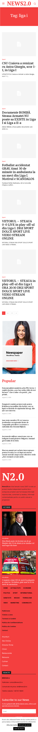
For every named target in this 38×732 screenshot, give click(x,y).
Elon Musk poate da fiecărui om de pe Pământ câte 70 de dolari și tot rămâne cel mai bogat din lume (18, 543)
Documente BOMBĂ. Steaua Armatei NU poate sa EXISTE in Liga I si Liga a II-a (19, 118)
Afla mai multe (12, 725)
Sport (4, 59)
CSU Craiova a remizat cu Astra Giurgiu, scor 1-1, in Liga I (19, 66)
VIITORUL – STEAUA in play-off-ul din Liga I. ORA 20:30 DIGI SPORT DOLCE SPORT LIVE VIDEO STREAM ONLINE (19, 289)
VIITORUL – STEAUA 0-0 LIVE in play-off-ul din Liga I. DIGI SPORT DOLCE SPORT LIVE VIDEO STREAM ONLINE (18, 229)
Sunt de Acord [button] (19, 728)
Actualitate (5, 538)
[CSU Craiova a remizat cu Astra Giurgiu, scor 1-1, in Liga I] (19, 44)
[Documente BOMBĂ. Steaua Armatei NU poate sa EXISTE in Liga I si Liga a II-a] (19, 93)
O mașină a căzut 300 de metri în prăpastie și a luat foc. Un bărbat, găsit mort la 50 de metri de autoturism (18, 582)
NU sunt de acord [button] (24, 725)
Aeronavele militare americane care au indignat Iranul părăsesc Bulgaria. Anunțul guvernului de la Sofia (18, 438)
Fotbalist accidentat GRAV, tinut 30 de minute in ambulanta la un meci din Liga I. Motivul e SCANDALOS (18, 172)
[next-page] (16, 313)
